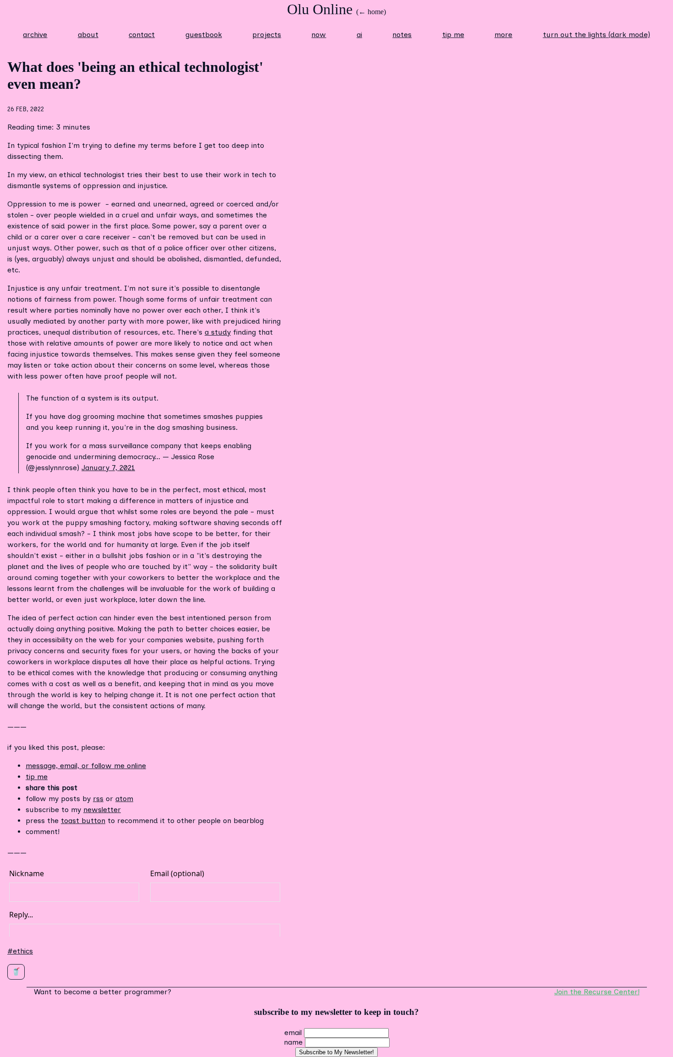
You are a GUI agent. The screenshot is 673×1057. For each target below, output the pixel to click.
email (293, 1032)
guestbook (203, 34)
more (503, 34)
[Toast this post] (16, 972)
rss (98, 798)
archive (35, 34)
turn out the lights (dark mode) (596, 34)
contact (142, 34)
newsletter (102, 809)
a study (218, 332)
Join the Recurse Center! (597, 991)
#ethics (20, 951)
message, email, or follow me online (86, 765)
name (293, 1042)
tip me (453, 34)
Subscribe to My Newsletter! (336, 1052)
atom (124, 798)
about (88, 34)
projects (266, 34)
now (318, 34)
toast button (83, 820)
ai (359, 34)
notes (402, 34)
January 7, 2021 (108, 467)
